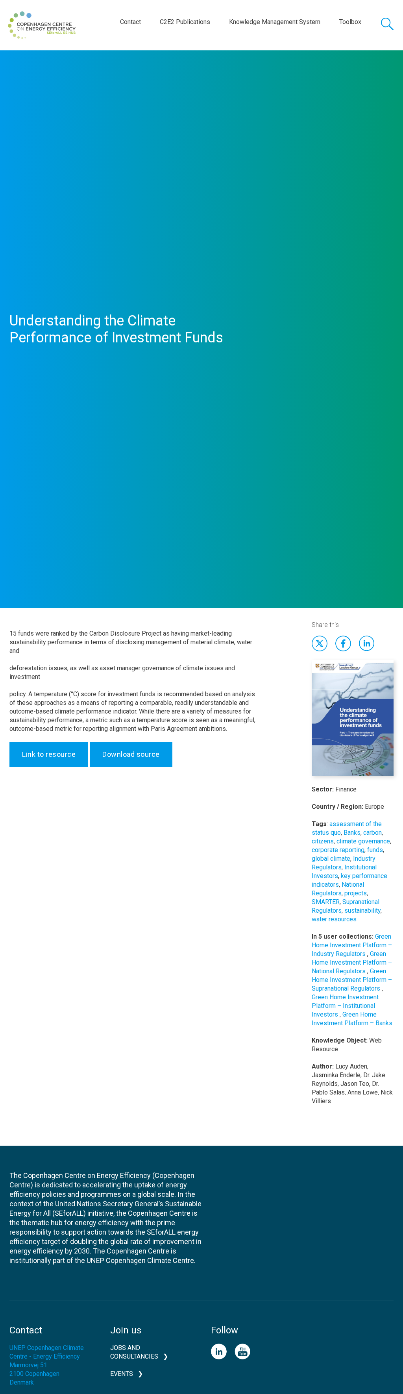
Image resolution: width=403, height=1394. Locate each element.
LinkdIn (367, 643)
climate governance (363, 841)
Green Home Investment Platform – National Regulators (352, 962)
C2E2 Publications (185, 22)
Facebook (343, 643)
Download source (131, 754)
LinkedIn (219, 1351)
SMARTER (326, 902)
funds (375, 850)
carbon (372, 832)
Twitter (319, 643)
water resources (334, 919)
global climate (331, 858)
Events (121, 1373)
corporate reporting (338, 850)
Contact (130, 22)
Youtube (242, 1351)
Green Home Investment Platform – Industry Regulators (352, 945)
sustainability (362, 910)
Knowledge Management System (274, 22)
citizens (323, 841)
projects (355, 893)
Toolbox (350, 22)
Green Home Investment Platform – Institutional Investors (345, 1005)
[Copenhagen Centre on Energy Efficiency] (42, 25)
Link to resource (49, 754)
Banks (352, 832)
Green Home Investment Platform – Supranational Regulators (352, 979)
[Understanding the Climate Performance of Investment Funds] (353, 722)
